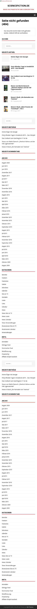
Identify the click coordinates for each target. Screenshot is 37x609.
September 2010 (7, 243)
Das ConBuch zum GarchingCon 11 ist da (22, 77)
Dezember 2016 (7, 188)
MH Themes (30, 607)
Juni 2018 (4, 169)
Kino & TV (5, 294)
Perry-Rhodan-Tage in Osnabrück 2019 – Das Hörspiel (22, 67)
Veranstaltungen (7, 332)
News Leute (5, 316)
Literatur (4, 307)
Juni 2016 (4, 198)
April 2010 (5, 256)
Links (3, 303)
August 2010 (6, 246)
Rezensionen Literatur (8, 329)
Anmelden (5, 342)
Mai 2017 (5, 182)
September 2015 (7, 227)
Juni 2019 (4, 166)
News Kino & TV (7, 313)
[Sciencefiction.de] (6, 1)
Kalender (4, 291)
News (3, 310)
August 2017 (6, 176)
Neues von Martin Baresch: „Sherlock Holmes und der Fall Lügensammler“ (21, 87)
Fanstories (5, 281)
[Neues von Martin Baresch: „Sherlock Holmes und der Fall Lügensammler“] (5, 90)
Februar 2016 (6, 211)
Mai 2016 (5, 201)
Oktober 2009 (6, 262)
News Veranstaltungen (9, 323)
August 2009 (6, 265)
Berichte (4, 275)
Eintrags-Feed (6, 345)
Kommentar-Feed (7, 348)
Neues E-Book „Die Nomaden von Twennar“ (22, 98)
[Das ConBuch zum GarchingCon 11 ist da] (5, 80)
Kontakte (4, 297)
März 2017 (5, 185)
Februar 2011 (6, 236)
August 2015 (6, 230)
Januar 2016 (5, 214)
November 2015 (7, 220)
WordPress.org (6, 351)
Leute (3, 300)
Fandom (4, 278)
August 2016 (6, 195)
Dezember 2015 (7, 217)
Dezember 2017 (7, 172)
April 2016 (5, 204)
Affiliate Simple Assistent (9, 357)
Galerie (4, 284)
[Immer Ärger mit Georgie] (5, 61)
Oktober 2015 (6, 224)
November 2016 (7, 192)
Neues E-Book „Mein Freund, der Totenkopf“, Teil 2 (22, 108)
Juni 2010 (4, 252)
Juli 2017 (4, 179)
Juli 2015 (4, 233)
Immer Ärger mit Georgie (19, 57)
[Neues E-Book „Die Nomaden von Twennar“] (5, 101)
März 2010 (5, 259)
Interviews (5, 287)
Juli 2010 (4, 249)
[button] (34, 15)
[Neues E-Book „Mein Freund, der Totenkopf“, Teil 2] (5, 111)
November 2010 (7, 240)
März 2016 (5, 208)
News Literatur (6, 320)
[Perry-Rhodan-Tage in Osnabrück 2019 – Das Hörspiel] (5, 70)
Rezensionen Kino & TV (9, 326)
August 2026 (6, 163)
